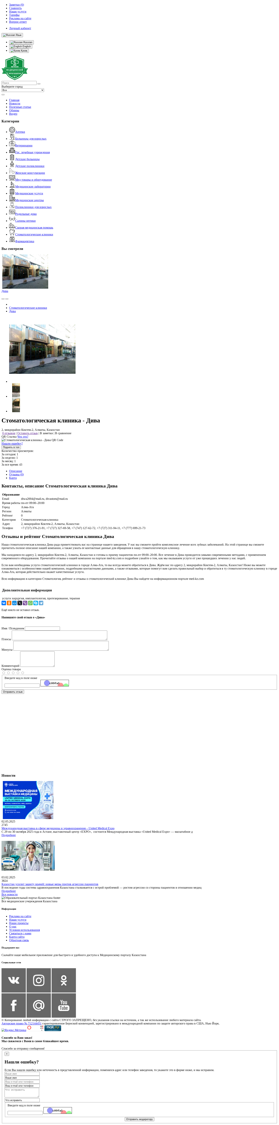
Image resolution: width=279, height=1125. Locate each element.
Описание (15, 471)
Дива (5, 291)
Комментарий (10, 665)
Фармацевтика (24, 241)
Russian (27, 42)
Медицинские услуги (29, 193)
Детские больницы (27, 159)
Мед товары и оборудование (33, 179)
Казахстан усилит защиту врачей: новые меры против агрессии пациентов (50, 884)
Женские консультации (30, 172)
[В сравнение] (3, 298)
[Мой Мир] (14, 603)
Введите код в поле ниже (21, 678)
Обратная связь (19, 940)
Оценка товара (11, 669)
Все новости (10, 894)
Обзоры (14, 110)
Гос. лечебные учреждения (32, 152)
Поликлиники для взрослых (33, 207)
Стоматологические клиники (34, 234)
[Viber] (25, 603)
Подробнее (9, 835)
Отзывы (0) (16, 474)
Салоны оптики (25, 220)
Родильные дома (26, 213)
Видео (13, 113)
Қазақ (23, 50)
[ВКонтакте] (4, 603)
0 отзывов (8, 433)
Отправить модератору (139, 1119)
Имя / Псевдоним (13, 628)
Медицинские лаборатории (33, 186)
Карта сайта (16, 936)
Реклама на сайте (20, 916)
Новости (14, 103)
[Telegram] (41, 603)
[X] (19, 603)
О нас (13, 926)
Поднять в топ (11, 447)
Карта (13, 477)
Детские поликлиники (29, 166)
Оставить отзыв (27, 433)
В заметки (46, 433)
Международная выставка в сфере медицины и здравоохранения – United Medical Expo (58, 828)
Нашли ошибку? (12, 443)
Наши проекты (18, 923)
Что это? (22, 436)
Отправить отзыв (13, 691)
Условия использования (24, 930)
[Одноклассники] (9, 603)
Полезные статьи (20, 107)
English (26, 46)
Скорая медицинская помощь (34, 227)
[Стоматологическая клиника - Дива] (42, 381)
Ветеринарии (23, 145)
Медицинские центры (29, 200)
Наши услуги (17, 919)
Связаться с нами (20, 933)
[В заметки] (6, 298)
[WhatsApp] (30, 603)
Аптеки (20, 131)
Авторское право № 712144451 (22, 1023)
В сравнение (63, 433)
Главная (14, 100)
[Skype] (35, 603)
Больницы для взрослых (30, 138)
